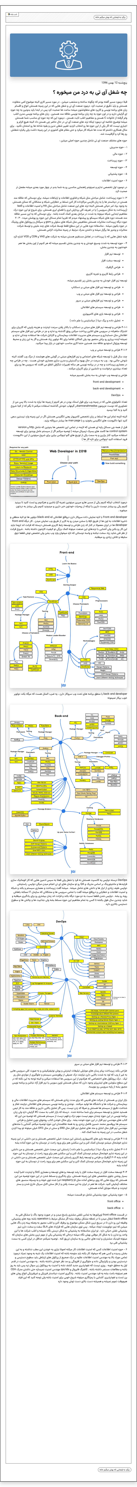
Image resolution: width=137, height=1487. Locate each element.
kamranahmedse (87, 406)
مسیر (112, 102)
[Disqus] (68, 1328)
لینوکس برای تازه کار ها (95, 439)
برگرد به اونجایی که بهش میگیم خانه (110, 17)
